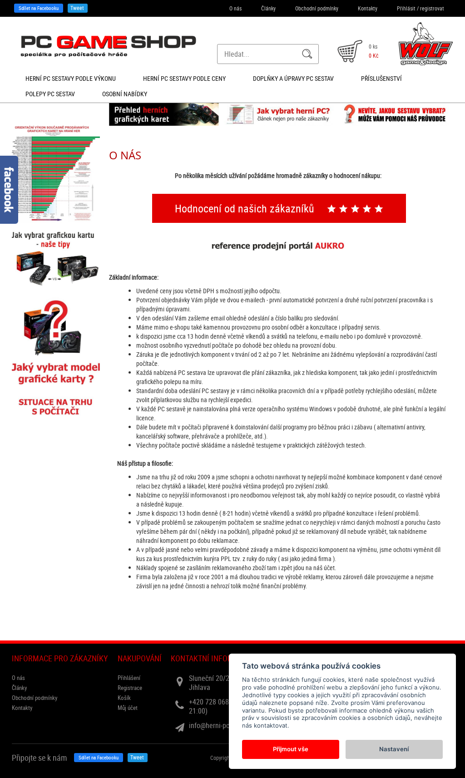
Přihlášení (129, 678)
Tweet (77, 7)
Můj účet (128, 708)
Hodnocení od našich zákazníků (246, 208)
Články (268, 8)
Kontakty (367, 8)
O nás (235, 8)
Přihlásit (406, 8)
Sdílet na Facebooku (39, 8)
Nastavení (394, 749)
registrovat (432, 8)
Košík (124, 698)
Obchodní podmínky (316, 8)
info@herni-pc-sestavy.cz (225, 725)
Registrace (130, 688)
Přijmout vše (290, 749)
